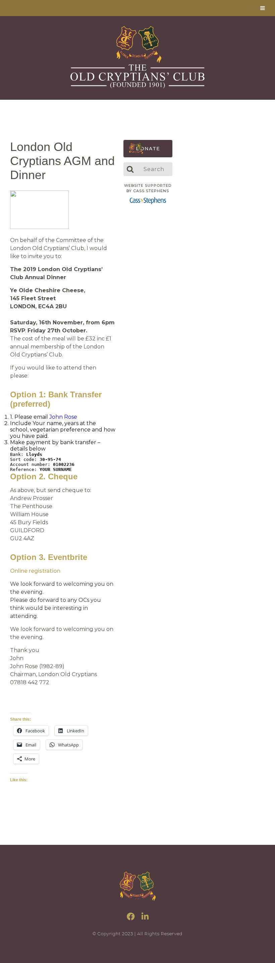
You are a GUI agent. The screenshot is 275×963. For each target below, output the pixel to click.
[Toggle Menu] (263, 8)
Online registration (35, 571)
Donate (148, 149)
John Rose (63, 417)
